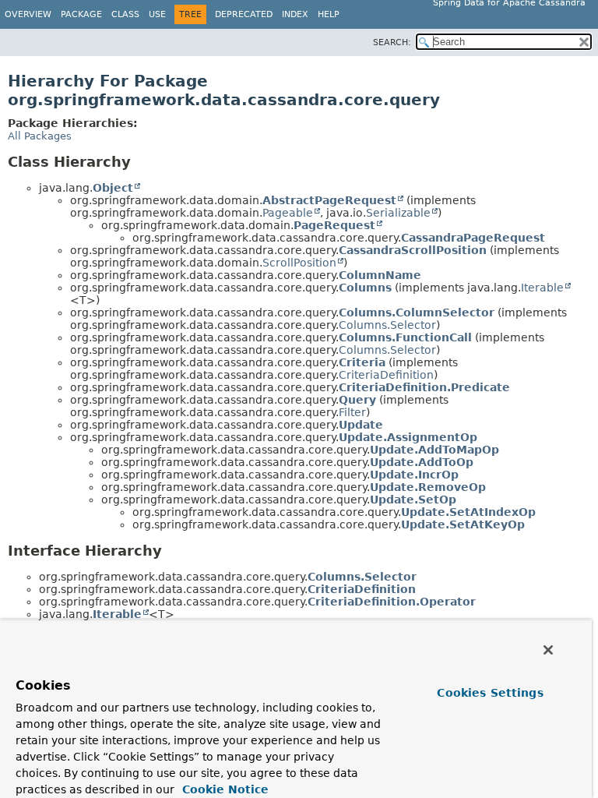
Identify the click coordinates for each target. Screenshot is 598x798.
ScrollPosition (299, 262)
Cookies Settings (490, 693)
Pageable (287, 213)
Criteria (362, 362)
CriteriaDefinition (386, 375)
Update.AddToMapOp (434, 449)
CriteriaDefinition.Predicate (424, 387)
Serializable (398, 213)
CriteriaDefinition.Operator (392, 601)
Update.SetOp (413, 499)
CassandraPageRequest (473, 237)
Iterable (542, 287)
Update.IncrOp (414, 474)
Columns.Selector (387, 325)
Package (81, 14)
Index (295, 14)
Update (361, 424)
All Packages (40, 136)
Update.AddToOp (421, 462)
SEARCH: (392, 42)
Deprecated (244, 14)
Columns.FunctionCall (405, 337)
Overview (28, 14)
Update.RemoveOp (428, 487)
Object (113, 188)
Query (357, 400)
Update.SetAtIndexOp (468, 512)
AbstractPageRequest (329, 200)
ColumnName (380, 275)
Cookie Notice (223, 789)
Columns (365, 287)
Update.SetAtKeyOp (463, 524)
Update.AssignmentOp (408, 437)
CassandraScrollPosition (413, 250)
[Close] (548, 650)
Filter (352, 412)
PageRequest (334, 225)
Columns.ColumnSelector (416, 312)
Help (328, 14)
